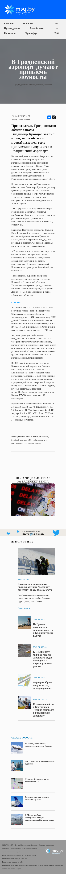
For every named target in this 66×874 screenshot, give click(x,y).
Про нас (17, 845)
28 (29, 116)
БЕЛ (56, 23)
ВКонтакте (43, 437)
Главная (9, 23)
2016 (14, 116)
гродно (17, 85)
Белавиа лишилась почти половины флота (37, 798)
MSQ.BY (24, 858)
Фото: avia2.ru (24, 120)
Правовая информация (46, 845)
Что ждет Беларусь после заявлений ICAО (37, 780)
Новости (28, 23)
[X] (54, 117)
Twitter (35, 437)
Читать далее (24, 608)
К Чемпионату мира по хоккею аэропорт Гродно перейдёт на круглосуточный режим (42, 659)
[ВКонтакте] (49, 117)
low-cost (32, 85)
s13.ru (52, 179)
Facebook (15, 440)
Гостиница (10, 33)
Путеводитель (12, 28)
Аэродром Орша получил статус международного (42, 685)
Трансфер (31, 33)
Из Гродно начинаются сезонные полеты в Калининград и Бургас (43, 630)
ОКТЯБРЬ (21, 116)
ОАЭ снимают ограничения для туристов (39, 762)
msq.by (14, 120)
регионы (24, 85)
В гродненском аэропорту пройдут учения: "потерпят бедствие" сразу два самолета (35, 587)
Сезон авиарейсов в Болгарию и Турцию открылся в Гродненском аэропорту (43, 710)
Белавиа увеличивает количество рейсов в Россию (38, 744)
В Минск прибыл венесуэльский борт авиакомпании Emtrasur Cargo (39, 817)
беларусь (39, 85)
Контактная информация (29, 845)
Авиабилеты (36, 28)
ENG (56, 33)
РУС (56, 28)
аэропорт (48, 85)
